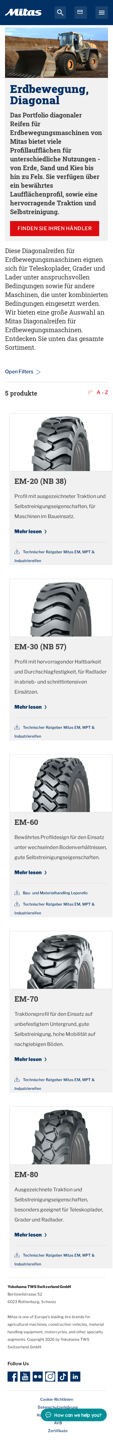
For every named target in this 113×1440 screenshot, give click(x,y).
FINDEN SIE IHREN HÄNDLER (55, 228)
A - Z (101, 392)
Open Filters (19, 372)
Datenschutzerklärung (58, 1407)
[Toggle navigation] (101, 12)
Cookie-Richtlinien (56, 1399)
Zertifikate (57, 1430)
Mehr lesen (28, 531)
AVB (58, 1423)
